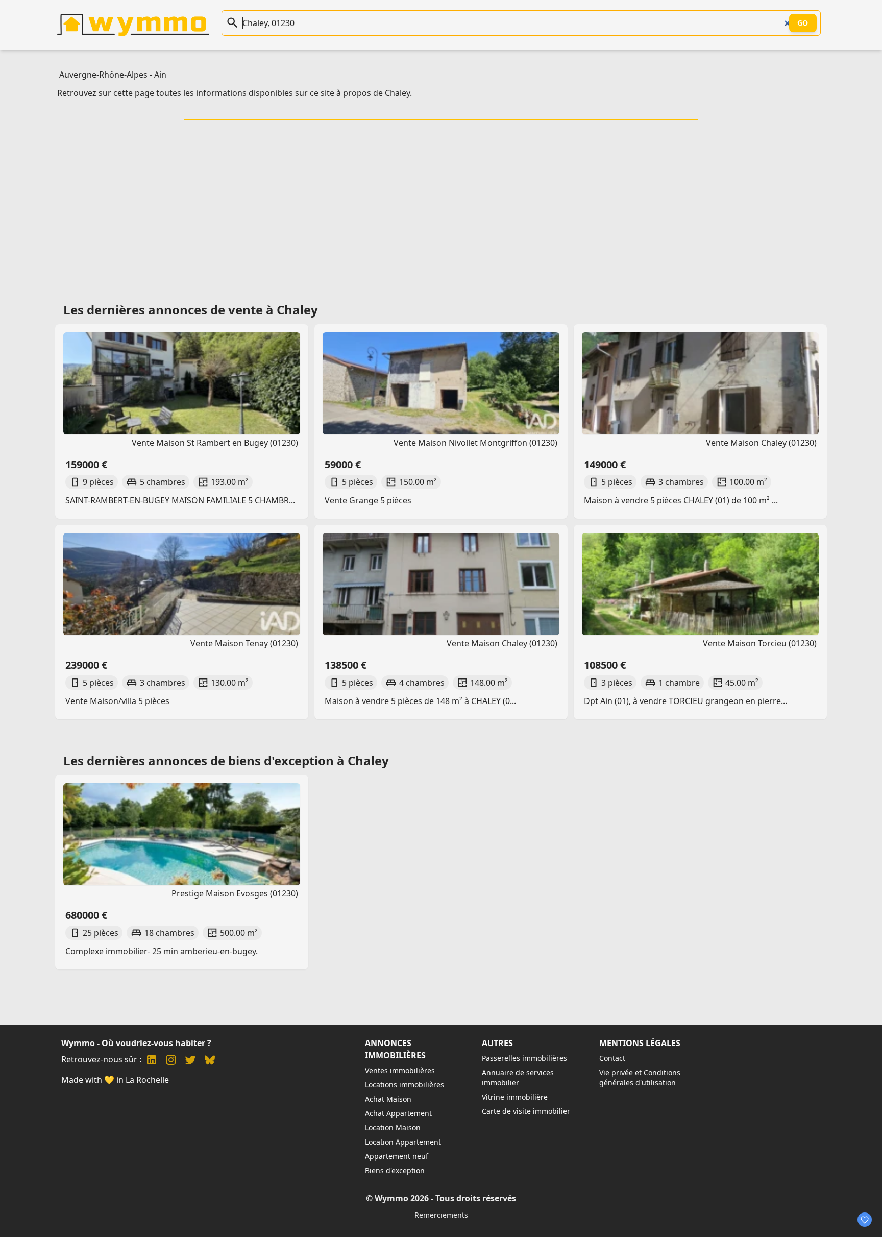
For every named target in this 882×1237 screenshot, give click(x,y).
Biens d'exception (395, 1170)
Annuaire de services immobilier (518, 1077)
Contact (612, 1058)
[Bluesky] (210, 1061)
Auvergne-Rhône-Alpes (103, 74)
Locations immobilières (404, 1084)
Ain (160, 74)
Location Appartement (403, 1142)
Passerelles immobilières (524, 1058)
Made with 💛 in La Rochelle (115, 1079)
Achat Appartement (398, 1113)
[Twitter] (190, 1061)
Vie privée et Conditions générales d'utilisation (639, 1077)
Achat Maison (388, 1099)
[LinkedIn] (151, 1061)
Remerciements (441, 1215)
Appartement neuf (396, 1156)
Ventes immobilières (400, 1070)
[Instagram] (171, 1061)
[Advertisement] (441, 207)
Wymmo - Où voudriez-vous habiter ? (136, 1043)
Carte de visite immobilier (526, 1111)
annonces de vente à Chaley (233, 309)
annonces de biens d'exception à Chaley (268, 760)
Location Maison (393, 1127)
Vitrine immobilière (515, 1097)
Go (802, 23)
